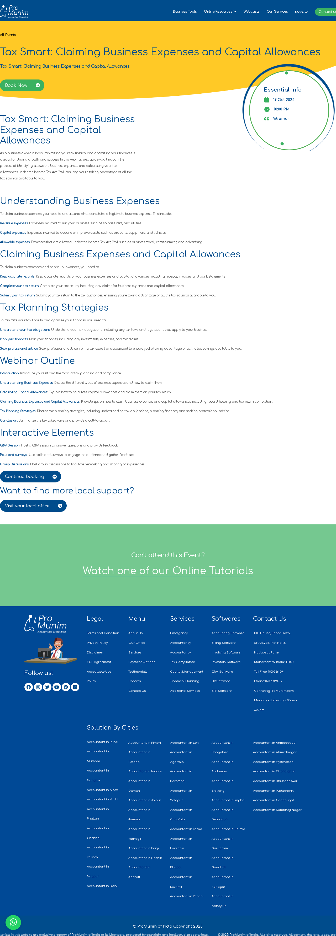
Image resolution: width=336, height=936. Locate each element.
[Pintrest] (66, 687)
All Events (8, 35)
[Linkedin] (75, 687)
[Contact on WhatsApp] (13, 922)
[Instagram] (38, 687)
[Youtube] (56, 687)
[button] (220, 12)
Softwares (226, 619)
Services (182, 619)
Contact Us (269, 619)
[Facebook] (28, 687)
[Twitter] (47, 687)
